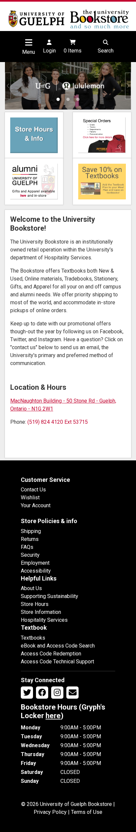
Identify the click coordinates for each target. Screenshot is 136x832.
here (53, 716)
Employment (35, 563)
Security (30, 555)
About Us (31, 588)
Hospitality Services (44, 620)
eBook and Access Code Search (58, 646)
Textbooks (33, 638)
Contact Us (33, 489)
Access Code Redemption (51, 653)
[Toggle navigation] (29, 42)
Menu (28, 52)
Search (106, 51)
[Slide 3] (78, 99)
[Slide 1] (58, 99)
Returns (30, 539)
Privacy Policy (50, 812)
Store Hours (35, 604)
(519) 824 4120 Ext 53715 (57, 422)
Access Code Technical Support (57, 661)
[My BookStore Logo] (36, 19)
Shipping (31, 531)
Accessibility (36, 571)
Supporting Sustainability (49, 596)
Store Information (41, 612)
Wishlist (30, 497)
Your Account (36, 505)
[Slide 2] (68, 99)
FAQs (27, 547)
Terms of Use (86, 812)
